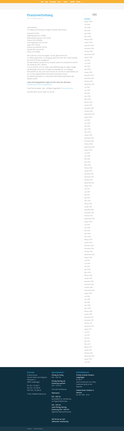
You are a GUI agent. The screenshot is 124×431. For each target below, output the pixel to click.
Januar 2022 (88, 171)
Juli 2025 (87, 60)
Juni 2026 (87, 28)
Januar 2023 (88, 135)
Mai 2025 (87, 66)
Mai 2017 (87, 338)
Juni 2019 (87, 263)
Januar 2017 (88, 350)
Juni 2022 (87, 156)
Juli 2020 (87, 225)
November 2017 (89, 320)
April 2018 (87, 305)
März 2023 (87, 132)
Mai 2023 (87, 126)
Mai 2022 (87, 159)
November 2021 (89, 177)
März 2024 (87, 99)
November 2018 (89, 284)
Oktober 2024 (88, 81)
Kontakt (78, 2)
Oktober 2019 (88, 252)
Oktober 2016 (88, 353)
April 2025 (87, 69)
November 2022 (89, 141)
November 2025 (89, 49)
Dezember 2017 (88, 317)
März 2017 (87, 344)
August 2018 (88, 293)
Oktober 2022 (88, 144)
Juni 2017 (87, 335)
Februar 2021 (88, 204)
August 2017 (88, 329)
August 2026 (88, 22)
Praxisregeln (53, 2)
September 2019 (89, 255)
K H (29, 18)
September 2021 (89, 183)
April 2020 (87, 234)
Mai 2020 (87, 231)
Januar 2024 (88, 105)
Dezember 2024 (89, 75)
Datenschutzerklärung (38, 429)
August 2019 (88, 258)
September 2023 (89, 114)
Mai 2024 (87, 93)
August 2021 (88, 186)
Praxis (59, 2)
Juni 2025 (87, 63)
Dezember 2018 (89, 281)
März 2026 (87, 37)
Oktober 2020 (88, 216)
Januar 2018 (88, 314)
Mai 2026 (87, 31)
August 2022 (88, 150)
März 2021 (87, 201)
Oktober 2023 (88, 111)
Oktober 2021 (88, 180)
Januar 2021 (88, 207)
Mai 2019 (87, 267)
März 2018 (87, 308)
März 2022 (87, 165)
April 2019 (87, 270)
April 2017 (87, 341)
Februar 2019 (88, 275)
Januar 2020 (88, 243)
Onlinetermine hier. (67, 88)
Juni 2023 (87, 123)
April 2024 (87, 96)
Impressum (29, 429)
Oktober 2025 (88, 51)
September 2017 (89, 326)
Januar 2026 (88, 42)
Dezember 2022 (89, 138)
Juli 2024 (87, 87)
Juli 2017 (87, 332)
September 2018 (89, 290)
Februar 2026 (88, 40)
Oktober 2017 (88, 323)
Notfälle (72, 2)
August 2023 (88, 117)
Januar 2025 (88, 72)
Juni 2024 (87, 90)
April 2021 (87, 198)
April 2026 (87, 34)
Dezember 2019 (89, 246)
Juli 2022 (87, 153)
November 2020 (89, 213)
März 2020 (87, 237)
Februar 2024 (88, 102)
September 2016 (89, 356)
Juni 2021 (87, 192)
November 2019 (89, 249)
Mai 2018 (87, 302)
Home (42, 2)
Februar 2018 (88, 311)
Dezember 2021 (88, 174)
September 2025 (89, 54)
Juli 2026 (87, 25)
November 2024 (89, 78)
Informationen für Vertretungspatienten (39, 85)
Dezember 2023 (89, 108)
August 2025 (88, 57)
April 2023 (87, 129)
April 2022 (87, 162)
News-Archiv (40, 18)
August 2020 (88, 222)
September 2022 (89, 147)
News (46, 2)
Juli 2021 (87, 189)
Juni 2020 (87, 228)
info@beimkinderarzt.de (39, 394)
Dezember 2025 (89, 46)
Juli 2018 (87, 296)
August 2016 (88, 359)
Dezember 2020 (89, 210)
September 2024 (89, 84)
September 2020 (89, 219)
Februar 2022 (88, 168)
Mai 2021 (87, 195)
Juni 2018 (87, 299)
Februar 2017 (88, 347)
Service (65, 2)
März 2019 (87, 272)
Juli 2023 (87, 120)
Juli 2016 (87, 362)
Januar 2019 (88, 278)
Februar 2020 (88, 240)
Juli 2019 (87, 261)
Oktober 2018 (88, 287)
